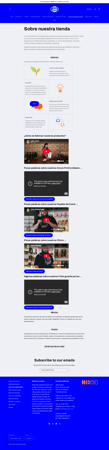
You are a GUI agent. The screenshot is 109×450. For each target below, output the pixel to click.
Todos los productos (14, 381)
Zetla (14, 444)
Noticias (10, 407)
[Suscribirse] (68, 370)
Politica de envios (13, 398)
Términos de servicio (14, 392)
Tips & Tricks (11, 404)
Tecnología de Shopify (20, 444)
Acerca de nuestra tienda (15, 387)
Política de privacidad (14, 390)
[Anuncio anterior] (9, 1)
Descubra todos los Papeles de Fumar (38, 235)
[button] (10, 9)
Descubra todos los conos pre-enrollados (39, 199)
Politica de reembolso (14, 395)
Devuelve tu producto (14, 401)
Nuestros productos (14, 384)
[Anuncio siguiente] (100, 1)
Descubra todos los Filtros (34, 271)
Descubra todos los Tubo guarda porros (39, 307)
